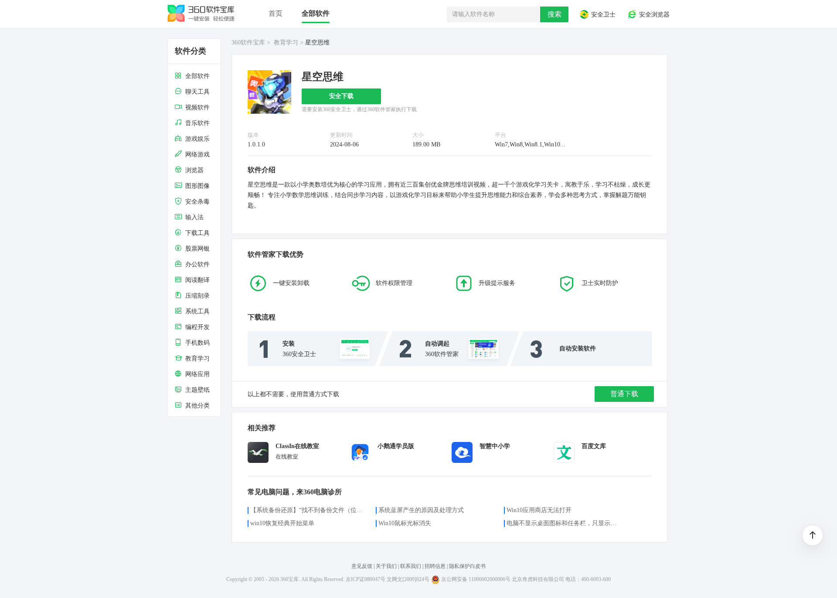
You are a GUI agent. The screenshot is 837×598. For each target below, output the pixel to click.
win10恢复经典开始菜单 (282, 523)
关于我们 (386, 566)
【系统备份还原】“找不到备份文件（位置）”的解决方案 (307, 510)
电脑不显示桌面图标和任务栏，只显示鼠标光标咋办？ (564, 523)
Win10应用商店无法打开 (539, 510)
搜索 (554, 14)
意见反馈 (362, 566)
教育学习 (286, 42)
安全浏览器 (653, 15)
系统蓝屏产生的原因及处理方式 (421, 510)
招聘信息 (435, 566)
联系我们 (410, 566)
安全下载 (341, 96)
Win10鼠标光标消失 (404, 523)
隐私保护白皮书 (467, 566)
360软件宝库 (248, 42)
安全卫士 (602, 15)
